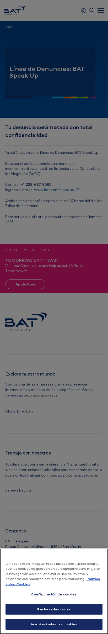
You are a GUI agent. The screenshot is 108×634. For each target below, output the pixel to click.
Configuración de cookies (54, 594)
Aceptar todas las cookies (54, 624)
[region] (54, 591)
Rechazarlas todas (54, 609)
